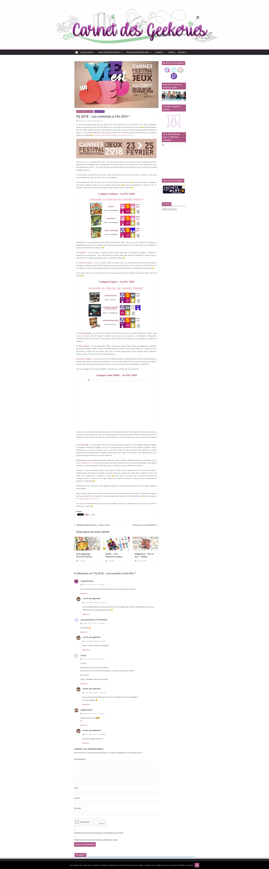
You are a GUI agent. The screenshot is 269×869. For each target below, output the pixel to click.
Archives (181, 52)
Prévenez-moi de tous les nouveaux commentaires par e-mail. (98, 833)
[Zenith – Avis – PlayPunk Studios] (116, 538)
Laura (83, 655)
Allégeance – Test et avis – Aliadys (144, 555)
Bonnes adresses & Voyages (84, 111)
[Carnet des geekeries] (134, 6)
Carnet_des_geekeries (95, 121)
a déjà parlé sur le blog (89, 463)
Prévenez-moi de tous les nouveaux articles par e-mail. (96, 840)
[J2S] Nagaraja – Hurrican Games (84, 555)
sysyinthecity (87, 581)
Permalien (102, 585)
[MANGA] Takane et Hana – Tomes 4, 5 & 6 (93, 525)
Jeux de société (87, 52)
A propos (159, 52)
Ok (197, 865)
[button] (94, 52)
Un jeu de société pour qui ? (109, 52)
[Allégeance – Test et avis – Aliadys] (146, 538)
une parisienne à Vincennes (94, 619)
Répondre (83, 593)
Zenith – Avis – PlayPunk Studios (113, 555)
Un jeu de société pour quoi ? (138, 52)
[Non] (266, 865)
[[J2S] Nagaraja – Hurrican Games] (87, 538)
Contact (171, 52)
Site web (77, 808)
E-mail (77, 798)
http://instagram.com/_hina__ (89, 499)
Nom (76, 788)
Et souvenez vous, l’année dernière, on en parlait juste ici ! (113, 135)
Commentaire (80, 759)
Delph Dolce (86, 709)
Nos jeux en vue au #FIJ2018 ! (144, 525)
